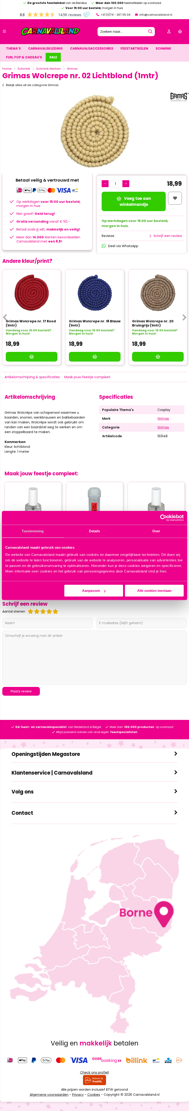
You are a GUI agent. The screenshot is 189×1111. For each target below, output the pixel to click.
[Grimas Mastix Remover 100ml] (156, 505)
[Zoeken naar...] (150, 31)
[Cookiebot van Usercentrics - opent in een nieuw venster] (163, 517)
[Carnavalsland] (50, 35)
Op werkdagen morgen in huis (48, 203)
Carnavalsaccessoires (91, 48)
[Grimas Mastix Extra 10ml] (94, 505)
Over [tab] (156, 531)
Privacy (78, 1094)
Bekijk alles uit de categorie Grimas (32, 85)
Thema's (13, 48)
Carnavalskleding (45, 48)
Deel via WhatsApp (123, 246)
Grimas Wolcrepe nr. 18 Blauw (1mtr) (95, 323)
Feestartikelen (134, 48)
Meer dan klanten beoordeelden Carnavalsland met (48, 239)
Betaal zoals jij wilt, (48, 229)
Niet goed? (35, 213)
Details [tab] (94, 531)
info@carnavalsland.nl (155, 15)
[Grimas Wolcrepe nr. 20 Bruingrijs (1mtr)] (158, 293)
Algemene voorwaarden (49, 1094)
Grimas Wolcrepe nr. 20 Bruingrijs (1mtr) (153, 323)
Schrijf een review (168, 236)
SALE (53, 57)
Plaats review (21, 691)
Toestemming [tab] (33, 531)
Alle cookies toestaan (154, 591)
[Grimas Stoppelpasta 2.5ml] (33, 505)
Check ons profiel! (94, 1072)
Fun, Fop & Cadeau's (24, 57)
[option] (94, 131)
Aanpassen (91, 591)
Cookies (93, 1094)
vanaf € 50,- (43, 221)
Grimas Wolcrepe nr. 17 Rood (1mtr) (31, 323)
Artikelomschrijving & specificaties (32, 377)
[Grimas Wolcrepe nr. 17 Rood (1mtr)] (32, 293)
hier (163, 571)
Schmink (163, 48)
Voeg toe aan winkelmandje (135, 201)
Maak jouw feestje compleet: (87, 377)
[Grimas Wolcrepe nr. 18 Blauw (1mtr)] (95, 293)
